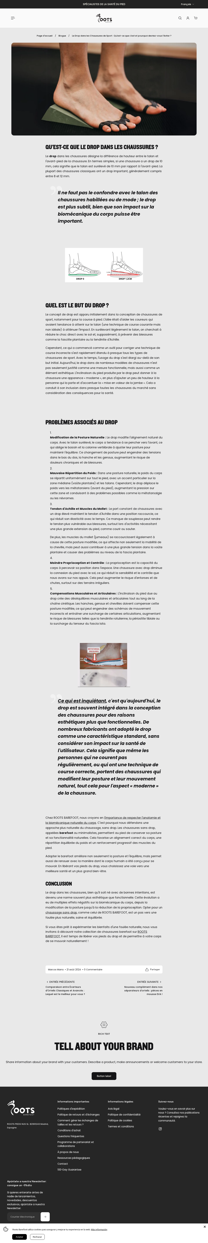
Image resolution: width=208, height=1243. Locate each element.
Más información (99, 1229)
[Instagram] (160, 1128)
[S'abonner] (45, 1216)
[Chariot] (196, 18)
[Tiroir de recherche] (180, 18)
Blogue (62, 35)
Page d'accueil (44, 35)
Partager (155, 969)
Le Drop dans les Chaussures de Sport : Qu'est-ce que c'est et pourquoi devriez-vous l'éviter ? (121, 35)
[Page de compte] (188, 18)
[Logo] (104, 18)
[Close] (204, 1226)
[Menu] (12, 18)
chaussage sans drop (61, 912)
